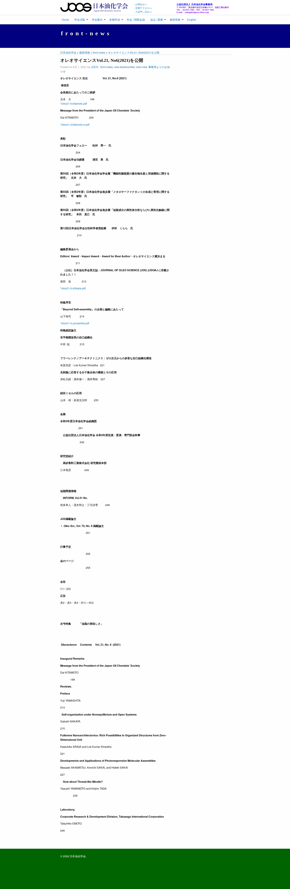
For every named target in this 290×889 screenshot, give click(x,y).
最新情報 (175, 19)
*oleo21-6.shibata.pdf (73, 288)
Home (65, 19)
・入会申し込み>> (142, 11)
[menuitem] (65, 19)
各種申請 (114, 19)
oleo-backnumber (124, 67)
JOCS (94, 67)
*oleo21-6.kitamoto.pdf (73, 103)
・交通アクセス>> (142, 8)
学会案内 (97, 19)
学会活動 (79, 19)
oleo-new (141, 67)
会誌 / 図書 (156, 19)
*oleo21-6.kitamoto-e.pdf (74, 124)
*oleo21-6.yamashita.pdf (74, 323)
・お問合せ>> (140, 4)
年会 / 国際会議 (136, 19)
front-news (106, 67)
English (191, 19)
